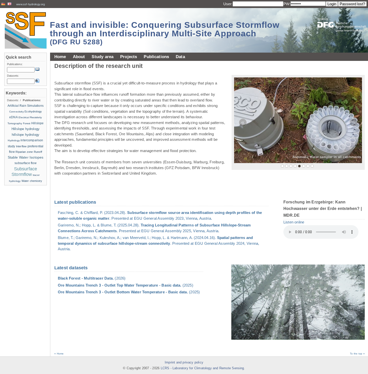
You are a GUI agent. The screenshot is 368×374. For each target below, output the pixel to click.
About (79, 56)
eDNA (13, 117)
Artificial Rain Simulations (26, 105)
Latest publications (75, 202)
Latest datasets (71, 267)
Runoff (38, 151)
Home (60, 56)
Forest (27, 123)
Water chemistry (32, 180)
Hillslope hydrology (26, 129)
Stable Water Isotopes (26, 157)
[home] (25, 30)
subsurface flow (26, 163)
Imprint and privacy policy (184, 362)
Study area (102, 56)
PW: (286, 4)
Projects (128, 56)
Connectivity (16, 111)
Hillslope (37, 123)
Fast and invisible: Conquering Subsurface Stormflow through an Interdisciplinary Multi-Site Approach (165, 33)
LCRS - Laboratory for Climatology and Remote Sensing (202, 368)
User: (228, 4)
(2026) (91, 278)
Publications (156, 56)
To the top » (357, 353)
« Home (59, 353)
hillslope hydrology (25, 135)
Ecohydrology (33, 111)
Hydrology (14, 140)
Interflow (21, 146)
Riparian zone (24, 151)
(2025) (125, 285)
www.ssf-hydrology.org (30, 4)
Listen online (293, 222)
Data (180, 56)
